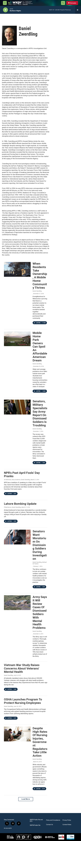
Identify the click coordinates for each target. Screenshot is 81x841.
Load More (25, 799)
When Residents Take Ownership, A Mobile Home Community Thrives (40, 275)
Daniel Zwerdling (37, 291)
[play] (5, 10)
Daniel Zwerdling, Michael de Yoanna (40, 563)
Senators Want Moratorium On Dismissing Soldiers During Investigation (40, 545)
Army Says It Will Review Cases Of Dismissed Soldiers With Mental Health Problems (40, 612)
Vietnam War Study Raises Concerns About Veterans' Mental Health (21, 668)
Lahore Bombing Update (20, 503)
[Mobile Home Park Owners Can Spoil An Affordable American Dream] (17, 338)
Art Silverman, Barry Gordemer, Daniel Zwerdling (17, 479)
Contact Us (49, 824)
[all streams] (78, 10)
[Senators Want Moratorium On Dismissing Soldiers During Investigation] (17, 537)
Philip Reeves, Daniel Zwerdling (12, 507)
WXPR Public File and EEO (36, 820)
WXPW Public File (35, 825)
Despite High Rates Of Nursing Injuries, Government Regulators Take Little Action (40, 742)
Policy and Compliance (53, 820)
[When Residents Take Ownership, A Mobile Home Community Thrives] (17, 269)
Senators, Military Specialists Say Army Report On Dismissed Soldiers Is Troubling (40, 413)
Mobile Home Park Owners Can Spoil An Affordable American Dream (40, 346)
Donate (73, 3)
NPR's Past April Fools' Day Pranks (22, 474)
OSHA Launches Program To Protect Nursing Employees (23, 701)
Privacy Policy (67, 820)
